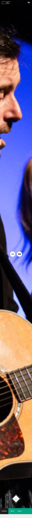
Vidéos (12, 511)
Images (20, 511)
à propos (4, 511)
